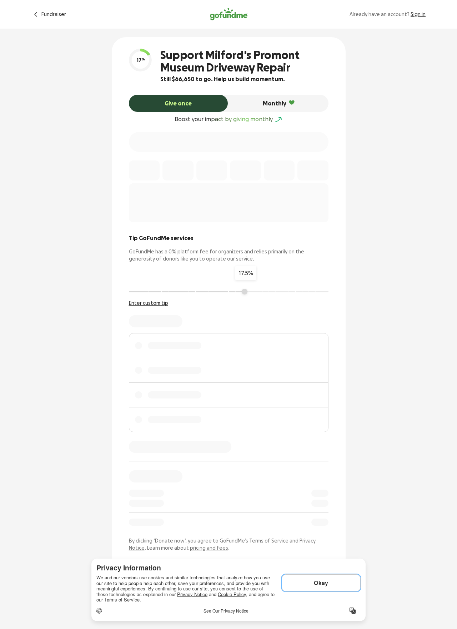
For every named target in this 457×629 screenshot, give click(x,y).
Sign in (418, 14)
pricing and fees (209, 548)
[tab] (178, 103)
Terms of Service (268, 541)
